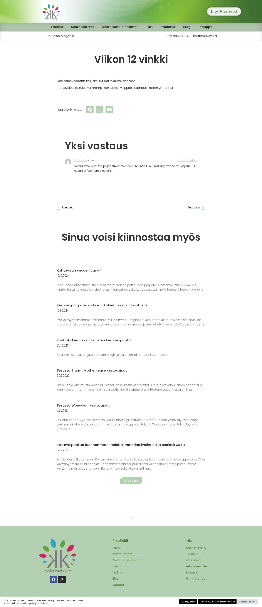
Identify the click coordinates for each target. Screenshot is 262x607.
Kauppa (206, 27)
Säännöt (192, 572)
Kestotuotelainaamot (120, 27)
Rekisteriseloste (196, 566)
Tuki (149, 27)
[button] (90, 109)
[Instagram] (62, 579)
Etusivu (57, 27)
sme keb (80, 160)
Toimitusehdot (196, 579)
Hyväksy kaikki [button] (188, 601)
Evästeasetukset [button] (248, 601)
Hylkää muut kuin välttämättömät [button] (217, 601)
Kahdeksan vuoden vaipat (79, 270)
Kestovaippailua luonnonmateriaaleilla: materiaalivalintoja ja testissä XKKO (121, 444)
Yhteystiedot (195, 560)
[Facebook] (53, 579)
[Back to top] (131, 519)
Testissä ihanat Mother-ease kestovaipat (92, 370)
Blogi (187, 27)
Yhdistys (168, 27)
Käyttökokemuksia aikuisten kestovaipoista (94, 340)
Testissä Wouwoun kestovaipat (83, 405)
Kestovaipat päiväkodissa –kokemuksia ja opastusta (102, 305)
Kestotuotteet (82, 27)
